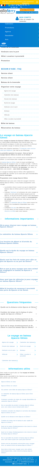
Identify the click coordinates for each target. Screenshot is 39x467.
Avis (6, 39)
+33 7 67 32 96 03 (14, 6)
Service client (7, 73)
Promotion (5, 60)
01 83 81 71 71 (24, 7)
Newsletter (9, 35)
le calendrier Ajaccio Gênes (18, 202)
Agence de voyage (10, 91)
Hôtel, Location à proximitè (12, 56)
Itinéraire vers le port (10, 52)
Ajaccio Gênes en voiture (9, 385)
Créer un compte (25, 19)
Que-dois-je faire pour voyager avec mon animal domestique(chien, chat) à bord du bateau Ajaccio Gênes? (16, 451)
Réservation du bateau (10, 128)
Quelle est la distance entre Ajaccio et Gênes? (15, 416)
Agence (8, 31)
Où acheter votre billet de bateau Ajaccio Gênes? (16, 389)
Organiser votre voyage (11, 87)
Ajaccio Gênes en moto (8, 381)
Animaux (7, 111)
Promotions (9, 28)
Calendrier (9, 24)
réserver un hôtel (10, 211)
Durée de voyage (9, 103)
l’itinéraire (13, 192)
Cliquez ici (25, 3)
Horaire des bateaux (10, 99)
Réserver (4, 45)
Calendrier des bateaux (11, 95)
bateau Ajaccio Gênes (9, 162)
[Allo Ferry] (1, 6)
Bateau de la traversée (10, 82)
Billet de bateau (8, 123)
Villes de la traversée (10, 47)
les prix (13, 207)
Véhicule (7, 115)
